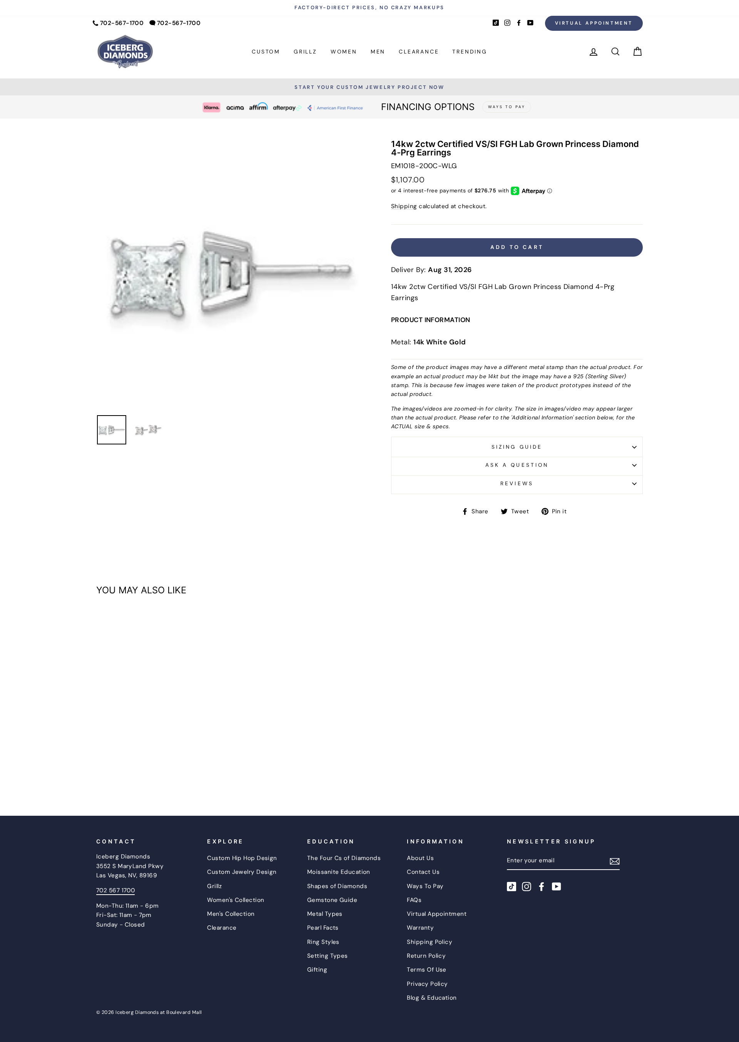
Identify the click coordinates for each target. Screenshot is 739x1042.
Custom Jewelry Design (241, 872)
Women (344, 51)
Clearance (419, 51)
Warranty (420, 928)
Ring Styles (323, 942)
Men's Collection (230, 914)
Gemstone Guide (332, 900)
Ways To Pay (425, 886)
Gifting (317, 970)
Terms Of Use (426, 970)
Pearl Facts (323, 928)
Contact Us (423, 872)
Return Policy (426, 956)
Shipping (404, 206)
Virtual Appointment (594, 23)
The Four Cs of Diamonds (344, 858)
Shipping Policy (429, 942)
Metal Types (325, 914)
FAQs (414, 900)
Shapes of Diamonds (337, 886)
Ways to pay (506, 106)
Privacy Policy (427, 984)
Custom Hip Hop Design (242, 858)
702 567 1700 (115, 890)
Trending (469, 51)
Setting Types (327, 956)
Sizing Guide (517, 447)
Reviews (516, 483)
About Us (420, 858)
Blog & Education (431, 998)
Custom (266, 51)
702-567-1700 (122, 23)
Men (378, 51)
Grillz (305, 51)
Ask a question (516, 465)
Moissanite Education (338, 872)
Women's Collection (235, 900)
